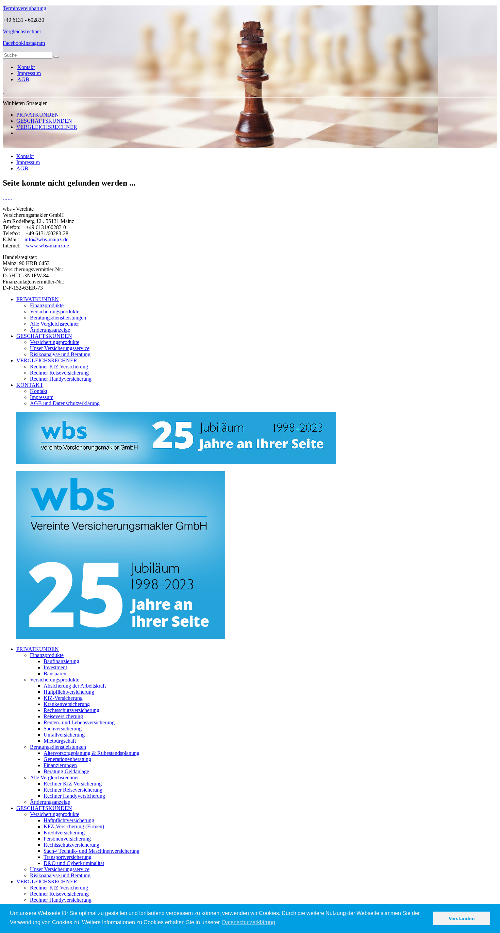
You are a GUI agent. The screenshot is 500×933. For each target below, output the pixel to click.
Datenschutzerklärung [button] (248, 922)
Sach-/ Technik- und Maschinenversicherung (91, 851)
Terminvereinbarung (24, 8)
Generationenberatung (67, 759)
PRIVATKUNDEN (37, 115)
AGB (23, 79)
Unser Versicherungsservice (59, 348)
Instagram (34, 43)
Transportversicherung (67, 857)
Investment (55, 667)
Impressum (29, 73)
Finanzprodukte (47, 305)
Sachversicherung (63, 728)
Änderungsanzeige (50, 330)
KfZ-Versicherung (63, 698)
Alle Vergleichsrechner (54, 324)
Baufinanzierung (61, 661)
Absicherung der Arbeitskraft (75, 686)
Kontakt (26, 67)
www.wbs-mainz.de (47, 245)
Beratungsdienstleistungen (58, 318)
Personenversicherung (67, 839)
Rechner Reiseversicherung (59, 373)
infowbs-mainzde (46, 239)
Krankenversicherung (67, 704)
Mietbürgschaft (60, 741)
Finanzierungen (60, 765)
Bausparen (55, 673)
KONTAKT (29, 385)
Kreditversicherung (64, 832)
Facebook (13, 43)
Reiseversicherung (63, 716)
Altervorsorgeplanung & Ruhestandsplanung (91, 753)
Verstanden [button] (462, 918)
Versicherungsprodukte (54, 311)
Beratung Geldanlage (66, 771)
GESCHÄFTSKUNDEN (44, 121)
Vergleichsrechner (22, 31)
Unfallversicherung (64, 735)
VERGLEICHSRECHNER (46, 127)
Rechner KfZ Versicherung (59, 366)
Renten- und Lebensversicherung (79, 722)
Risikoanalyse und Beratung (60, 354)
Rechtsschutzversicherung (71, 710)
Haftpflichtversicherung (69, 692)
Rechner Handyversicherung (60, 379)
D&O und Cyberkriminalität (74, 863)
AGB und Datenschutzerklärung (65, 403)
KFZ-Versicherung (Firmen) (74, 826)
